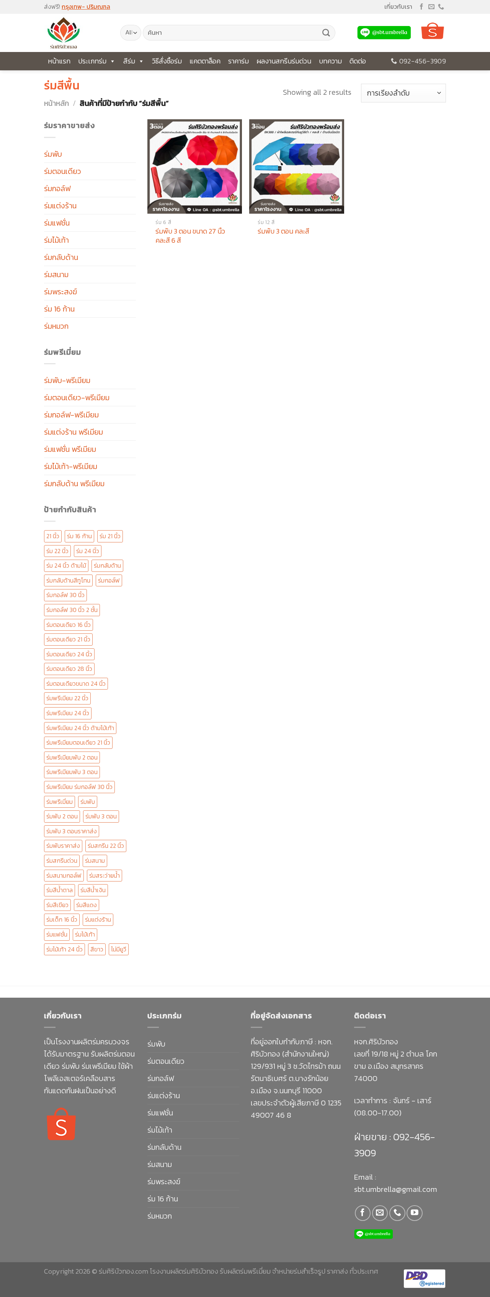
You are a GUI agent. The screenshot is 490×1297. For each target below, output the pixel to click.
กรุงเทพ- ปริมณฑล (86, 6)
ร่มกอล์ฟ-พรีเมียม (71, 414)
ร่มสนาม (56, 274)
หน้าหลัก (56, 103)
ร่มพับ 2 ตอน (62, 816)
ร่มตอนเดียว (62, 171)
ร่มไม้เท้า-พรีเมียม (70, 466)
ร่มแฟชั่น (57, 223)
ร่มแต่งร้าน (60, 205)
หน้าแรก (59, 61)
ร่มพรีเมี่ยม (59, 801)
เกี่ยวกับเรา (398, 6)
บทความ (330, 61)
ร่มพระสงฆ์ (60, 291)
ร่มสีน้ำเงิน (93, 889)
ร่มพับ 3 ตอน (101, 816)
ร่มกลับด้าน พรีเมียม (74, 483)
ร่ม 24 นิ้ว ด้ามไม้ (66, 565)
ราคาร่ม (238, 61)
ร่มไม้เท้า (56, 240)
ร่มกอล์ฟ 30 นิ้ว (65, 594)
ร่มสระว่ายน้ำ (104, 875)
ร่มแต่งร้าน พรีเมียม (73, 432)
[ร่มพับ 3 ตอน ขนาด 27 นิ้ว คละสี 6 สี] (194, 166)
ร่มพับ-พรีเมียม (67, 380)
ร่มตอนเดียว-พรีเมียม (76, 397)
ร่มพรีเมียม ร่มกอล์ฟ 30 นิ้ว (79, 786)
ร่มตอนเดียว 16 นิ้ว (68, 624)
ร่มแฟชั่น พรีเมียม (70, 449)
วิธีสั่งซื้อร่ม (167, 61)
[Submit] (326, 33)
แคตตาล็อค (204, 61)
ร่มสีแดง (86, 904)
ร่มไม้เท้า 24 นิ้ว (64, 949)
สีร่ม (129, 61)
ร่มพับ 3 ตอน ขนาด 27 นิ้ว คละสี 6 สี (190, 236)
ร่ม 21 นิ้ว (110, 536)
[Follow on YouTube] (414, 1213)
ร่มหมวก (56, 326)
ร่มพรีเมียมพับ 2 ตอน (72, 757)
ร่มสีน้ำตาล (59, 889)
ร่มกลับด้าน (61, 257)
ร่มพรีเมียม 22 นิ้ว (67, 698)
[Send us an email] (431, 7)
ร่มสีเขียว (57, 904)
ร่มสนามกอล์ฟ (64, 875)
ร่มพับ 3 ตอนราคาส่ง (71, 831)
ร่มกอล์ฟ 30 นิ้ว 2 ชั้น (72, 609)
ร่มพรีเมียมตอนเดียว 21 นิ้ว (78, 742)
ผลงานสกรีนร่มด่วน (283, 61)
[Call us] (441, 7)
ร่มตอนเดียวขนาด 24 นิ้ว (76, 683)
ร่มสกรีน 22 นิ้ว (106, 845)
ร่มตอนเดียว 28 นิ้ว (69, 668)
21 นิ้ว (52, 536)
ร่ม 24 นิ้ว (87, 550)
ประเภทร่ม (92, 61)
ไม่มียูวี (118, 949)
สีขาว (96, 949)
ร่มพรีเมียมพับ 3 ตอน (72, 771)
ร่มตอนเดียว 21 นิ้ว (68, 639)
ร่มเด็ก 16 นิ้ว (61, 919)
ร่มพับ (53, 154)
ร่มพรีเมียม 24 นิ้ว (67, 712)
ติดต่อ (358, 61)
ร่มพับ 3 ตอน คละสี (283, 231)
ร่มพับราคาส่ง (63, 845)
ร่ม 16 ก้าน (59, 309)
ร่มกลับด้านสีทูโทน (68, 580)
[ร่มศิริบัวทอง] (76, 33)
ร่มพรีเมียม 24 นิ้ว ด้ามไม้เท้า (80, 727)
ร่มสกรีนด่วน (61, 860)
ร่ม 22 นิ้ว (57, 550)
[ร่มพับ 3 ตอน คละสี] (296, 166)
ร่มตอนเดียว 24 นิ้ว (69, 654)
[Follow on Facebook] (421, 7)
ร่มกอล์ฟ (57, 188)
